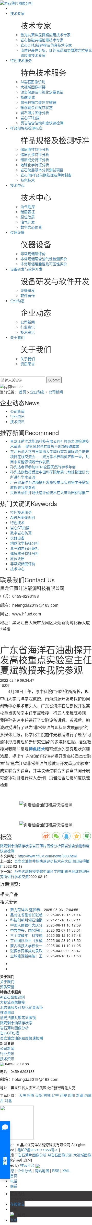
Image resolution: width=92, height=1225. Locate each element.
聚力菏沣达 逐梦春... (26, 909)
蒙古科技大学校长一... (27, 945)
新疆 (79, 1095)
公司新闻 (27, 321)
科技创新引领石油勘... (27, 919)
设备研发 (27, 290)
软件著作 (27, 295)
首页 (22, 391)
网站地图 (42, 1170)
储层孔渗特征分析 (34, 154)
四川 (71, 1095)
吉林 (47, 1095)
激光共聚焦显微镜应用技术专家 (45, 34)
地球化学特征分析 (34, 164)
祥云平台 (27, 1165)
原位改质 (27, 216)
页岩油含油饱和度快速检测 (41, 122)
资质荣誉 (27, 363)
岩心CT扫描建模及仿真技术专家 (46, 45)
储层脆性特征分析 (34, 149)
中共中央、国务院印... (27, 930)
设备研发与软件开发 (26, 269)
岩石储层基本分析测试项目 (41, 169)
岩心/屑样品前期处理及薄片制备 (46, 174)
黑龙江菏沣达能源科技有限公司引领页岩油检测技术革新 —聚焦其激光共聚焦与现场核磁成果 (49, 443)
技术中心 (17, 185)
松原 (30, 1095)
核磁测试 (27, 97)
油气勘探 (27, 206)
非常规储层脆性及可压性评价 (43, 263)
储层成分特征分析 (34, 159)
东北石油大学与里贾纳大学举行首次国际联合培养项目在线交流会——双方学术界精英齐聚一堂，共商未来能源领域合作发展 (49, 456)
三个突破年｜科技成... (27, 935)
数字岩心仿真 (31, 227)
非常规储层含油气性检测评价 (43, 258)
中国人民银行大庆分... (27, 925)
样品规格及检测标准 (26, 127)
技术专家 (17, 13)
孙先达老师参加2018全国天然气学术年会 (43, 466)
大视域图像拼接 (32, 86)
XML (66, 1170)
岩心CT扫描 (30, 117)
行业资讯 (27, 327)
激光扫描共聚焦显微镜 (38, 102)
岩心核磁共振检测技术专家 (41, 39)
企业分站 (24, 1170)
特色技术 (27, 180)
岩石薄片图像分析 (34, 112)
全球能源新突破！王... (27, 955)
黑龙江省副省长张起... (27, 914)
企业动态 (17, 300)
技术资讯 (27, 332)
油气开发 (27, 222)
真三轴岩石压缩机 (24, 548)
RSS (55, 1170)
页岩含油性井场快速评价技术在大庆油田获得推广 (49, 492)
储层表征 (27, 211)
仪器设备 (17, 232)
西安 (63, 1095)
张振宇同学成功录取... (27, 950)
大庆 (22, 1095)
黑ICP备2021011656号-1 (37, 1149)
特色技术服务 (21, 60)
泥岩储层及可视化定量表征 (41, 92)
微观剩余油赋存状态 (36, 107)
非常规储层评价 (32, 253)
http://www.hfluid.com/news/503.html (47, 855)
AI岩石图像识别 (32, 81)
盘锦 (38, 1095)
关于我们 (17, 337)
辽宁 (55, 1095)
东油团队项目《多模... (27, 940)
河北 (8, 1100)
